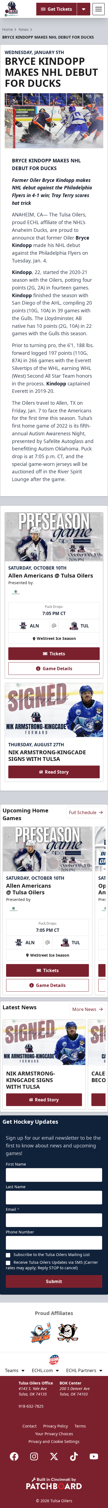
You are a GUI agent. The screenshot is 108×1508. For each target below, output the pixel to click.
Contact (29, 1426)
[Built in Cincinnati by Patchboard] (54, 1483)
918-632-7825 (31, 1406)
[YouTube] (94, 1456)
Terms (80, 1426)
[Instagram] (34, 1456)
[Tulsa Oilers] (11, 9)
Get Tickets (60, 9)
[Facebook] (14, 1456)
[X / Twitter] (54, 1456)
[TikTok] (74, 1456)
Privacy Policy (55, 1426)
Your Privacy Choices (54, 1433)
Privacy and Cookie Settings (54, 1441)
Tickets (57, 654)
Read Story (57, 772)
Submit (54, 1281)
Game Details (57, 669)
